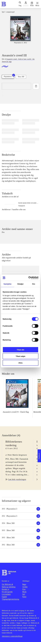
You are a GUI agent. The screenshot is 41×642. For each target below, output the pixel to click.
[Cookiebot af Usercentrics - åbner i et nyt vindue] (28, 277)
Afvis (20, 363)
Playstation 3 (8, 76)
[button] (20, 509)
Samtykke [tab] (7, 284)
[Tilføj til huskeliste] (36, 86)
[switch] (35, 326)
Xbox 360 (21, 77)
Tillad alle (20, 350)
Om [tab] (33, 284)
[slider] (20, 33)
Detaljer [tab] (20, 284)
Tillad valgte (20, 356)
